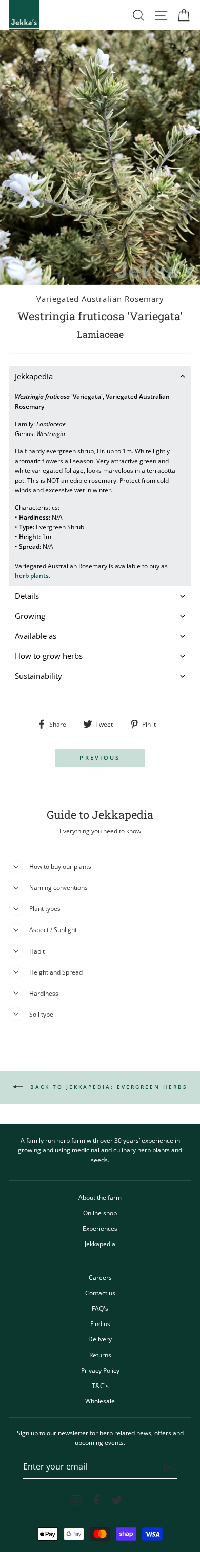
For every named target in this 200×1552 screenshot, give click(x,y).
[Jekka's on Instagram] (76, 1500)
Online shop (100, 1213)
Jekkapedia (100, 1243)
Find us (100, 1323)
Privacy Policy (100, 1370)
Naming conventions (58, 887)
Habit (37, 951)
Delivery (100, 1339)
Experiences (100, 1228)
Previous (99, 757)
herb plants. (32, 575)
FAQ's (100, 1308)
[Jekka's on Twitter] (117, 1500)
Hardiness (43, 993)
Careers (100, 1277)
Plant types (45, 908)
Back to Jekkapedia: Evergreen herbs (107, 1086)
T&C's (100, 1385)
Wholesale (100, 1401)
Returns (100, 1355)
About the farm (100, 1197)
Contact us (100, 1293)
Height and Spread (56, 972)
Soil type (41, 1014)
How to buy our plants (60, 866)
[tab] (100, 376)
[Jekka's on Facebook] (96, 1500)
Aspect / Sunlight (53, 929)
